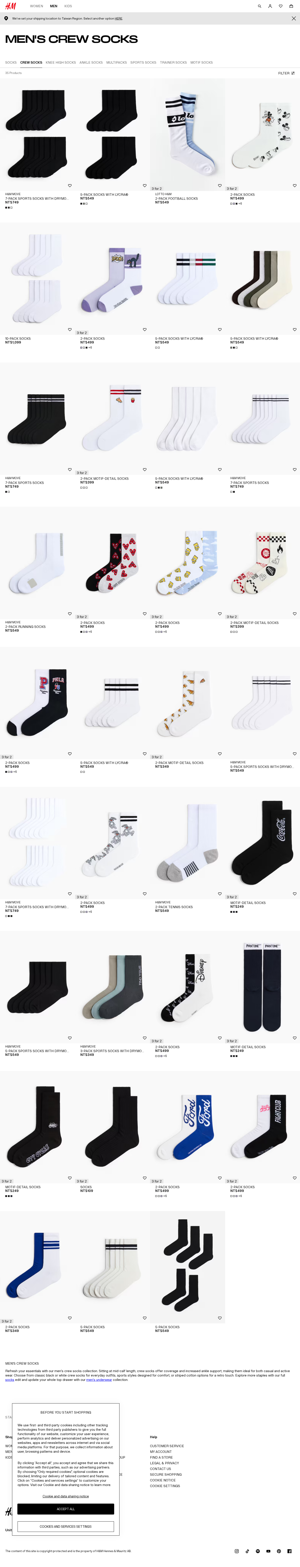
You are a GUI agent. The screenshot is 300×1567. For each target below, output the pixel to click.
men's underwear (99, 1380)
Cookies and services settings (66, 1527)
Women (36, 6)
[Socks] (112, 1127)
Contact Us (160, 1469)
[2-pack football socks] (187, 134)
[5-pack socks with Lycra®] (112, 134)
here (118, 18)
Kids (68, 6)
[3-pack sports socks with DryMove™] (112, 987)
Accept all (66, 1509)
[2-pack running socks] (37, 563)
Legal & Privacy (164, 1463)
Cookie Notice (163, 1480)
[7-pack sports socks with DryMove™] (37, 134)
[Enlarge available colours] (9, 207)
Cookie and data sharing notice (66, 1496)
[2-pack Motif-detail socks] (187, 703)
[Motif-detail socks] (37, 1127)
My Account (161, 1452)
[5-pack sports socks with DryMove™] (37, 987)
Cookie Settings (165, 1486)
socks (9, 1380)
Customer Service (167, 1446)
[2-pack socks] (112, 279)
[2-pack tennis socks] (187, 843)
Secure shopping (166, 1474)
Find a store (161, 1457)
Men (53, 6)
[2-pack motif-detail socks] (112, 419)
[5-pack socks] (112, 1267)
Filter (283, 73)
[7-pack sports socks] (37, 419)
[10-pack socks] (37, 279)
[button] (156, 189)
